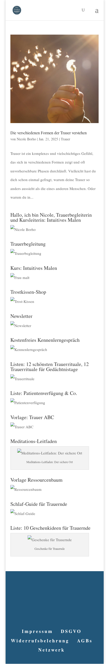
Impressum (37, 631)
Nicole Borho (26, 139)
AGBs (85, 640)
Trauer (65, 139)
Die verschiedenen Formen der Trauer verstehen (48, 132)
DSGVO (71, 631)
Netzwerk (51, 649)
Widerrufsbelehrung (40, 640)
